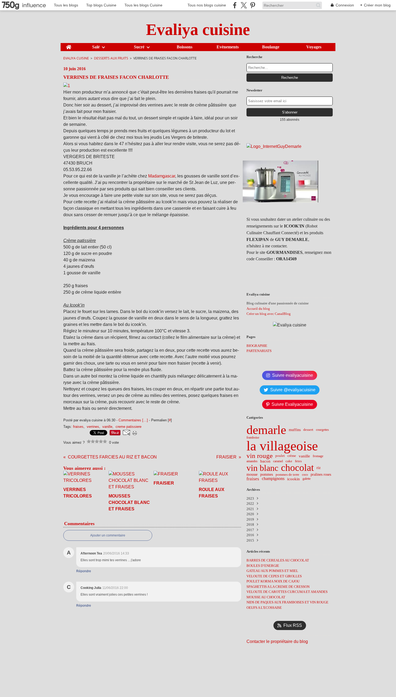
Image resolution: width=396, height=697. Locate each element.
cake (289, 461)
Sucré (139, 47)
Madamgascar (161, 176)
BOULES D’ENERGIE (262, 566)
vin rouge (259, 456)
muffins (295, 430)
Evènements (228, 47)
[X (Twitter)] (243, 5)
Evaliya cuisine (76, 58)
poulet (280, 456)
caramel (278, 461)
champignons (273, 478)
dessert (308, 430)
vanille (304, 456)
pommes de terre (287, 474)
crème (291, 456)
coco (305, 474)
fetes (298, 461)
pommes (266, 474)
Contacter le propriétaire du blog (277, 641)
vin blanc (262, 468)
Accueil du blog (258, 309)
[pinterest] (252, 5)
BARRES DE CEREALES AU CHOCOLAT (277, 560)
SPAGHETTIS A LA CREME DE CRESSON (278, 587)
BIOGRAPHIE (256, 346)
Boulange (270, 47)
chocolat (297, 468)
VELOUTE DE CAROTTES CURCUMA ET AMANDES (287, 592)
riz (319, 468)
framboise (252, 437)
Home (69, 45)
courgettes (322, 429)
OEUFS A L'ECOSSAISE (264, 608)
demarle (266, 430)
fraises (252, 478)
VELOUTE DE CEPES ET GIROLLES (274, 576)
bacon (265, 461)
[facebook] (234, 5)
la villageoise (282, 446)
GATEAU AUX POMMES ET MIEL (272, 571)
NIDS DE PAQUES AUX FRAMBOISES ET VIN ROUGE (287, 602)
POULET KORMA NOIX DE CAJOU (273, 581)
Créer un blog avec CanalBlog (268, 314)
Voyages (313, 47)
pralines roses (321, 474)
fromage (318, 456)
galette (307, 478)
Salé (96, 47)
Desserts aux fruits (111, 58)
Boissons (184, 47)
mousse (252, 474)
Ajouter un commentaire (107, 535)
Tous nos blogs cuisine (206, 5)
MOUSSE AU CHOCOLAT (265, 597)
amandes (252, 461)
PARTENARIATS (259, 351)
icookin (293, 479)
